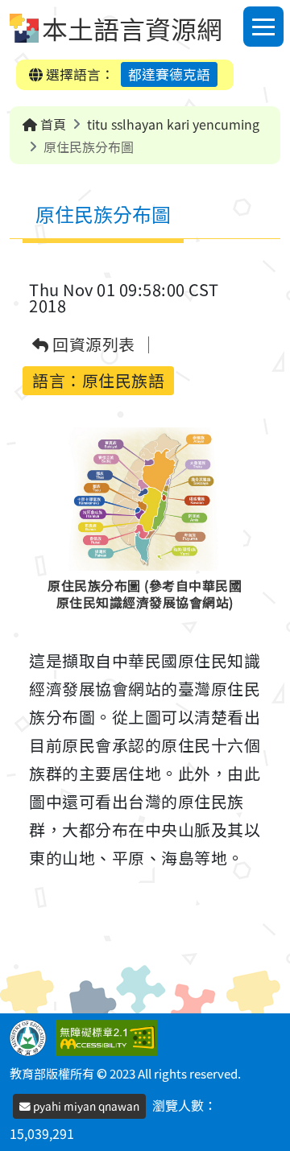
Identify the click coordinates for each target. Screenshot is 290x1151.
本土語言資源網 (132, 28)
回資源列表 (92, 344)
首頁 (51, 124)
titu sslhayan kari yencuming (173, 124)
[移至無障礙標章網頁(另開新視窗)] (110, 1036)
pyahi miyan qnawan (85, 1106)
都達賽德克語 (169, 74)
